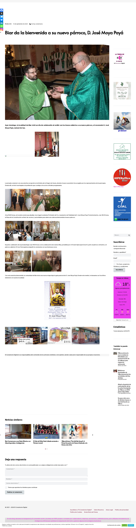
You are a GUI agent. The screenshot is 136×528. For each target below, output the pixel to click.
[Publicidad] (122, 209)
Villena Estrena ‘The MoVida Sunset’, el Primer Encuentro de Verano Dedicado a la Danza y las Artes (74, 443)
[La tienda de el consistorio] (122, 59)
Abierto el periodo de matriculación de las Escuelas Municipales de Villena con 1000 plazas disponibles (124, 388)
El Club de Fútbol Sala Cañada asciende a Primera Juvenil (45, 442)
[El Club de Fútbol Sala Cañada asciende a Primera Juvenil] (46, 431)
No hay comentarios (37, 24)
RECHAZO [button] (131, 525)
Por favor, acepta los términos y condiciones (121, 265)
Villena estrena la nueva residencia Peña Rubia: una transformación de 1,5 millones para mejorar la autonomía (123, 358)
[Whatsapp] (1, 26)
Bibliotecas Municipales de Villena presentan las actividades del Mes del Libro (124, 374)
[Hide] (0, 32)
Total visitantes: (118, 331)
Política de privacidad (121, 510)
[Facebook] (1, 10)
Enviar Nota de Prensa (91, 512)
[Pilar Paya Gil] (122, 90)
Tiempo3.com (125, 320)
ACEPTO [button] (124, 525)
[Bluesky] (1, 19)
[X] (1, 13)
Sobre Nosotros (99, 510)
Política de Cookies (76, 512)
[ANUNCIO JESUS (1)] (122, 151)
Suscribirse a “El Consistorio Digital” (81, 510)
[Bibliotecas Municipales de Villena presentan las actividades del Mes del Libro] (115, 371)
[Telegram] (1, 16)
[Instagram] (1, 29)
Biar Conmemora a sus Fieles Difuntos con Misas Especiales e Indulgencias (18, 442)
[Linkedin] (1, 22)
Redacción (8, 24)
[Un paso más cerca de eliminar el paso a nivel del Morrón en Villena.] (115, 398)
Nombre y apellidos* (119, 252)
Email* (115, 258)
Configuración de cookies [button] (113, 525)
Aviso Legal (109, 510)
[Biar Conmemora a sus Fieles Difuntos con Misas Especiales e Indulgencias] (18, 431)
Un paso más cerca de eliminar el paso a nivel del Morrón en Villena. (124, 401)
